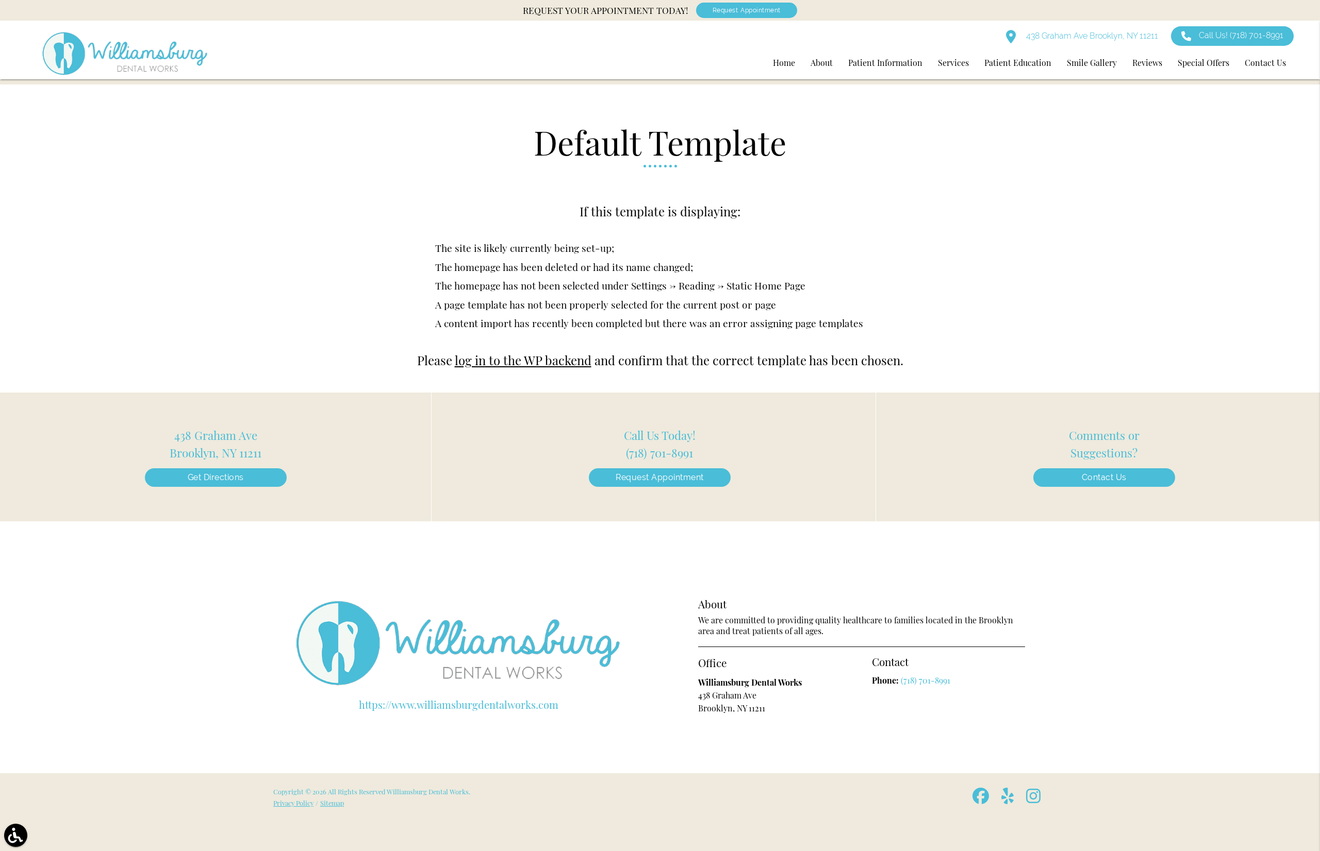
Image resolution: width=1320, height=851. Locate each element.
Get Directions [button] (216, 477)
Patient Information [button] (885, 62)
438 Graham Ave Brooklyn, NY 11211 (1091, 36)
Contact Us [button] (1265, 62)
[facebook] (981, 799)
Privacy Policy (293, 802)
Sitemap (332, 802)
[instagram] (1034, 799)
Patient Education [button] (1017, 62)
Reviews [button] (1147, 62)
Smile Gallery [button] (1092, 62)
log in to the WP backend (523, 360)
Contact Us (1104, 477)
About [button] (822, 62)
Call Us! (1241, 35)
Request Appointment (747, 10)
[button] (15, 835)
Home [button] (784, 62)
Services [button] (953, 62)
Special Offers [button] (1203, 62)
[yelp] (1008, 799)
